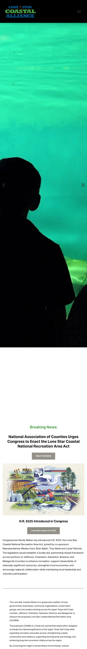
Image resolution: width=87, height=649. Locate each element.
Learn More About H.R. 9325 (43, 530)
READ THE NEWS (43, 456)
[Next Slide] (83, 185)
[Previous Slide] (3, 185)
